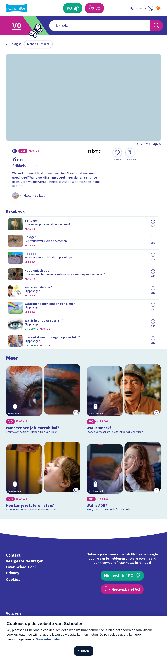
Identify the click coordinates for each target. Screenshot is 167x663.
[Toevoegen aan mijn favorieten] (75, 412)
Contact (13, 555)
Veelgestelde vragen (24, 561)
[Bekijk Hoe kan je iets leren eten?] (43, 477)
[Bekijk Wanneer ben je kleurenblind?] (43, 399)
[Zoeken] (156, 25)
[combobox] (99, 25)
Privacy (12, 573)
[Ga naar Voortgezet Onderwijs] (20, 25)
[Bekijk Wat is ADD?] (124, 477)
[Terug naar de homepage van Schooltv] (16, 8)
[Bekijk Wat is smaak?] (124, 399)
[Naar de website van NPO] (158, 8)
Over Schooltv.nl (21, 567)
